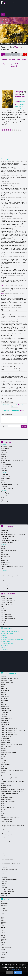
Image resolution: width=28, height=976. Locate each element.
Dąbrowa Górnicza (5, 912)
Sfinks (2, 624)
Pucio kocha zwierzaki (6, 466)
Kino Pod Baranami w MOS (8, 618)
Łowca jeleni (4, 895)
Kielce (2, 925)
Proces (2, 839)
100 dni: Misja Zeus (6, 572)
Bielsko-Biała (4, 903)
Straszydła (5, 649)
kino (10, 2)
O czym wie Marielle (6, 464)
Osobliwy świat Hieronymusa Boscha (10, 817)
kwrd (2, 285)
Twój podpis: (4, 426)
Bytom (2, 907)
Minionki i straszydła (6, 785)
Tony (2, 568)
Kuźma (2, 758)
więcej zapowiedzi (6, 590)
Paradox (3, 622)
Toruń (2, 951)
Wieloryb (3, 885)
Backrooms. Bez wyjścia (7, 682)
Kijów (2, 608)
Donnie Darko (4, 700)
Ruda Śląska (4, 939)
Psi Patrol (4, 637)
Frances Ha (4, 452)
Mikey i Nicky (4, 768)
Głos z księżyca (5, 724)
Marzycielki (3, 458)
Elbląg (2, 913)
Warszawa (3, 954)
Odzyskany (3, 482)
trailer (21, 43)
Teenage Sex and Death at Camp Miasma (12, 566)
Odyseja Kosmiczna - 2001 (7, 807)
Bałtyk (2, 686)
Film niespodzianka (6, 710)
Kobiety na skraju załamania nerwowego (11, 744)
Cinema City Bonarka (6, 598)
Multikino (3, 620)
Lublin (2, 929)
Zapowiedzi (8, 526)
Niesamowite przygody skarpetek (9, 793)
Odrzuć (9, 973)
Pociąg (2, 829)
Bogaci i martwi (5, 448)
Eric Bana (24, 108)
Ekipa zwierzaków (5, 708)
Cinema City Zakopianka (7, 602)
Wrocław (3, 957)
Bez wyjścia (4, 688)
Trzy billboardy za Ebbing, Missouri (10, 869)
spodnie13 (3, 320)
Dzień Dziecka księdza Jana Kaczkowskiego (12, 576)
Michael (3, 766)
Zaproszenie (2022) (6, 893)
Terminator (4, 861)
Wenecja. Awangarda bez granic (9, 879)
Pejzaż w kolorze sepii (6, 500)
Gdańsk (3, 917)
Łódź (2, 930)
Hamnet (3, 726)
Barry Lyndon (4, 684)
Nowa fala (3, 462)
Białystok (3, 902)
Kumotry (3, 756)
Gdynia (2, 918)
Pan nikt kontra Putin (6, 819)
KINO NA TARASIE (5, 742)
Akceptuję (18, 973)
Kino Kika (3, 610)
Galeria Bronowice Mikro (7, 604)
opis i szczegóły (15, 43)
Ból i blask (3, 692)
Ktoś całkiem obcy (5, 556)
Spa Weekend (4, 564)
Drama (2, 702)
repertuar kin (7, 43)
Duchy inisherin (5, 706)
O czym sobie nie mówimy (7, 797)
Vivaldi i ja (3, 468)
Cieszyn (3, 908)
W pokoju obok (5, 877)
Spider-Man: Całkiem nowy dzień (10, 631)
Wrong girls (4, 470)
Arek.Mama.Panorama (6, 446)
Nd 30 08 (25, 54)
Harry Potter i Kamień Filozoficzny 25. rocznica (13, 534)
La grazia (3, 760)
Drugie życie (4, 704)
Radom (3, 937)
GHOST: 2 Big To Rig (6, 718)
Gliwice (2, 920)
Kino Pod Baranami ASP (7, 616)
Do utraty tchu (4, 492)
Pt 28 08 (17, 54)
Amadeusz (3, 676)
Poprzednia (6, 404)
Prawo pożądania (5, 837)
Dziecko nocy (4, 554)
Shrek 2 (3, 849)
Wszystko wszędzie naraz (7, 891)
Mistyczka (3, 580)
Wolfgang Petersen (10, 22)
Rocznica (3, 847)
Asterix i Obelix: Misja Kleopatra (9, 550)
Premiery (7, 442)
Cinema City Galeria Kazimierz (8, 600)
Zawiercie (3, 961)
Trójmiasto (4, 952)
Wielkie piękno (4, 883)
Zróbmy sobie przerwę (7, 542)
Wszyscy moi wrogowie (7, 488)
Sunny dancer (4, 538)
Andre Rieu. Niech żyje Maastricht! (9, 678)
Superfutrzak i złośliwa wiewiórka (9, 484)
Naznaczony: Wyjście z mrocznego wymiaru (12, 460)
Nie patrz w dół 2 (5, 562)
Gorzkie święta (4, 530)
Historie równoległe (6, 476)
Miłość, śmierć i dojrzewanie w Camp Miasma (12, 789)
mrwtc (2, 293)
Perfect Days (4, 823)
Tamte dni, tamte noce (7, 859)
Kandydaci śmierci (5, 498)
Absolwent (3, 548)
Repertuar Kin (9, 594)
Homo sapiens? (5, 494)
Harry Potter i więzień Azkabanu (9, 734)
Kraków (3, 927)
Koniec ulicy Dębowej (6, 478)
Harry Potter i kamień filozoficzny (9, 728)
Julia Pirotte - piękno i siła (7, 536)
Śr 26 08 (10, 54)
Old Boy (3, 815)
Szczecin (3, 949)
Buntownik (3, 450)
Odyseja (4, 635)
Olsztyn (3, 932)
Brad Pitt (21, 106)
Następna (14, 406)
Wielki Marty (4, 881)
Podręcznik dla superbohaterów (9, 586)
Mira (2, 558)
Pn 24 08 (3, 54)
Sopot (2, 944)
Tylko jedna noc (5, 486)
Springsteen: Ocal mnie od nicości (9, 853)
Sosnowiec (3, 946)
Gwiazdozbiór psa (5, 532)
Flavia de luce (4, 474)
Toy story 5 (4, 867)
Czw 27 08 (14, 54)
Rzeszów (3, 942)
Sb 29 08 (21, 54)
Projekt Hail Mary (5, 841)
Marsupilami (4, 578)
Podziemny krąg (5, 831)
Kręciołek (3, 454)
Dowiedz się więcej (16, 969)
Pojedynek (3, 833)
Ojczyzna (3, 813)
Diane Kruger (18, 108)
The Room (3, 865)
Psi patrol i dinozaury (6, 502)
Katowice (3, 924)
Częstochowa (4, 910)
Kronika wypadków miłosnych (8, 752)
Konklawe (3, 748)
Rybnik (2, 940)
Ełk (1, 915)
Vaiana (2, 873)
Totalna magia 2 (5, 588)
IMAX (2, 606)
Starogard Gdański (6, 947)
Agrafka (3, 596)
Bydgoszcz (4, 905)
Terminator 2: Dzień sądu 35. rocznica (10, 540)
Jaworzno (3, 922)
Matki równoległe (5, 764)
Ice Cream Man (5, 496)
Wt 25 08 (7, 54)
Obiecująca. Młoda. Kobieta (8, 801)
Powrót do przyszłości (6, 835)
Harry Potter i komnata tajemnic (9, 732)
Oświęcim (3, 934)
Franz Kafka (4, 716)
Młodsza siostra (5, 560)
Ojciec (2, 811)
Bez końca (3, 574)
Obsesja (3, 803)
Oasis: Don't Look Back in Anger (9, 584)
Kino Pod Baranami (6, 614)
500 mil (3, 546)
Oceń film (13, 132)
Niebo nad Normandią (6, 582)
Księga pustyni (4, 456)
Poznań (3, 935)
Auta (2, 552)
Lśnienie (3, 762)
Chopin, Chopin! (5, 696)
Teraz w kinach (10, 673)
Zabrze (3, 959)
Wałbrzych (3, 956)
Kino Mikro (3, 612)
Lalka (2, 480)
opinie (24, 43)
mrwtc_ (3, 334)
